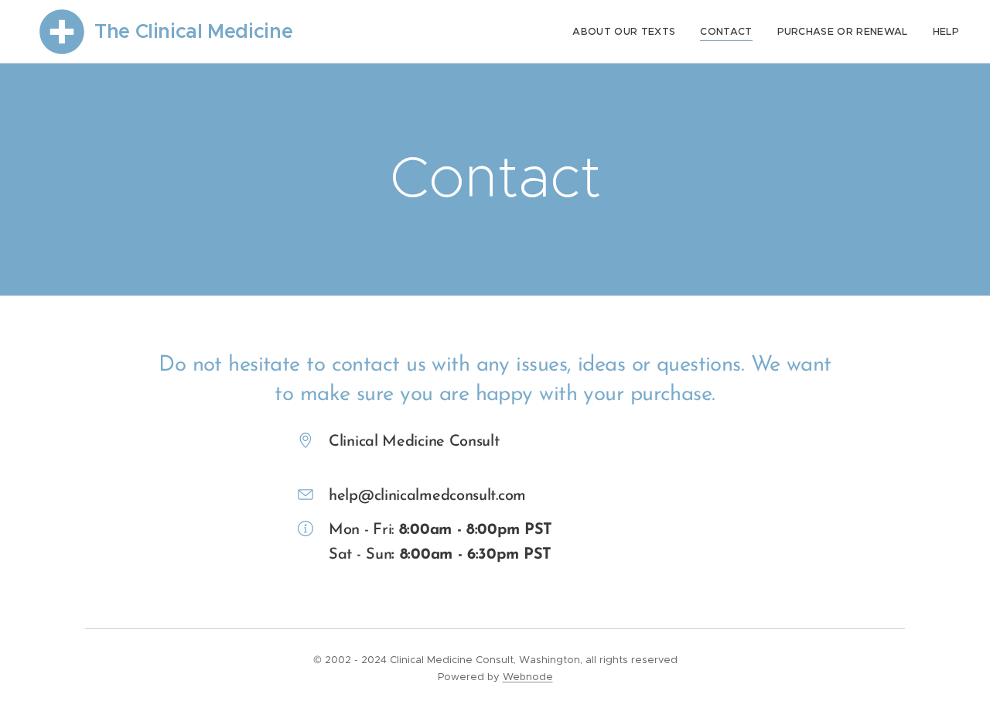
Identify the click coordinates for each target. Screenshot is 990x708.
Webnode (528, 676)
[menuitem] (628, 31)
